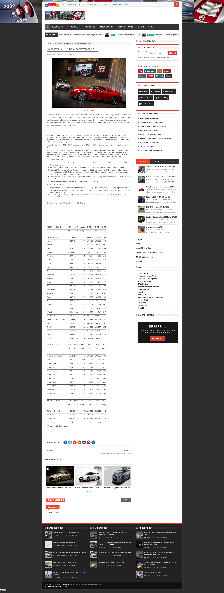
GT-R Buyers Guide (144, 281)
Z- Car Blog (141, 308)
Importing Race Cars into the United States (155, 138)
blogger (126, 500)
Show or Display (143, 300)
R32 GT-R (82, 4)
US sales (58, 43)
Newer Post (50, 450)
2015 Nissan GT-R (89, 111)
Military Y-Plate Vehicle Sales (150, 134)
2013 (62, 54)
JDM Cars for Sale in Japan (149, 118)
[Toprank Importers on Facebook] (46, 5)
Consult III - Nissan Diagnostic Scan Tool (150, 252)
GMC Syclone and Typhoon (147, 279)
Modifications (106, 27)
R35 (140, 71)
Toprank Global (146, 98)
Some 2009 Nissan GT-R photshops (64, 562)
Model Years (73, 27)
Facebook (156, 92)
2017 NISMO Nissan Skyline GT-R (113, 35)
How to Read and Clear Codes (148, 287)
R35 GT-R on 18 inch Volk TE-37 (157, 207)
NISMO (150, 76)
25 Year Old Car (143, 273)
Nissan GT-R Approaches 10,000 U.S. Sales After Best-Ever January (88, 488)
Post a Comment (54, 512)
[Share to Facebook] (49, 484)
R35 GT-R (105, 4)
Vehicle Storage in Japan (149, 130)
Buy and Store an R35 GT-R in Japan (153, 126)
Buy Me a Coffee (147, 104)
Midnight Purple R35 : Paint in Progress (66, 532)
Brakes (166, 71)
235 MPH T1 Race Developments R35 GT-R (155, 35)
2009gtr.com (66, 584)
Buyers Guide (57, 27)
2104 (128, 468)
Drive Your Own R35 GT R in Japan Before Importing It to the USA (64, 35)
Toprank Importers (51, 586)
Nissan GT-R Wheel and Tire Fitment (151, 297)
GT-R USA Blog (63, 586)
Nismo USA (142, 295)
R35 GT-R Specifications (144, 257)
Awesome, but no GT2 (154, 227)
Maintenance (89, 27)
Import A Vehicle (143, 289)
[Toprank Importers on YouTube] (54, 4)
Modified (159, 76)
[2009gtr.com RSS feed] (57, 5)
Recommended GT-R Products (151, 150)
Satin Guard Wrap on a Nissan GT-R (64, 542)
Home (63, 4)
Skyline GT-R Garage (147, 146)
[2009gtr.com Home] (47, 27)
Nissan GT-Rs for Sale (143, 248)
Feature (67, 54)
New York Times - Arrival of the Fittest (111, 562)
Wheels (141, 76)
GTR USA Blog (143, 284)
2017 (97, 34)
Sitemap (125, 4)
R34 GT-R (98, 4)
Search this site (142, 52)
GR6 (159, 71)
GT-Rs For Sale (72, 4)
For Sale (150, 27)
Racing (168, 76)
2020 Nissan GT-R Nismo (152, 572)
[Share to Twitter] (51, 484)
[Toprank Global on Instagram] (50, 4)
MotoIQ (140, 292)
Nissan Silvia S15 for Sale (149, 142)
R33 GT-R (90, 4)
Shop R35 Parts (157, 338)
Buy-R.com (51, 203)
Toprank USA (170, 92)
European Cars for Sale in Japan (151, 122)
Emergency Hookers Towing (147, 276)
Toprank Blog (116, 4)
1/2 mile (135, 34)
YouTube (144, 92)
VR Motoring (142, 305)
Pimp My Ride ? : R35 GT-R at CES (158, 197)
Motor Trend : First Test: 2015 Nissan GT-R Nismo (69, 552)
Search (172, 53)
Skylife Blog (142, 303)
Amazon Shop (163, 98)
